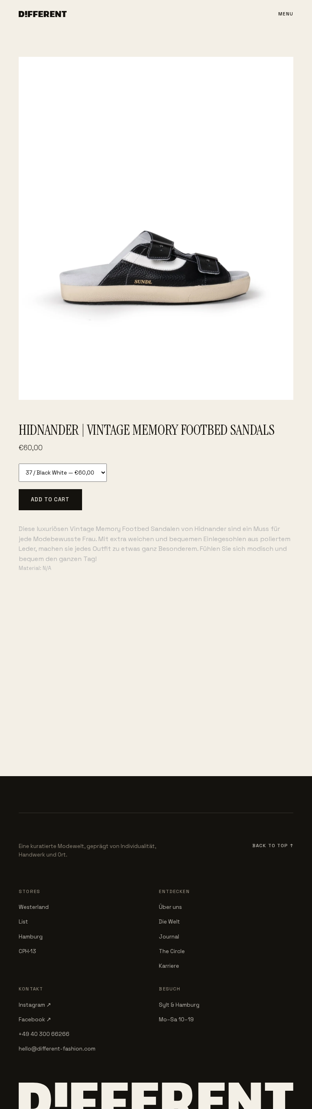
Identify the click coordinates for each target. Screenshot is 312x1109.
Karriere (169, 965)
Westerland (34, 907)
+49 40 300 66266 (44, 1034)
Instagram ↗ (35, 1004)
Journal (169, 936)
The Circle (172, 951)
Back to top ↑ (272, 845)
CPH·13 (27, 951)
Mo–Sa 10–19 (176, 1019)
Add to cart (50, 499)
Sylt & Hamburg (179, 1004)
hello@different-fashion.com (57, 1048)
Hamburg (31, 936)
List (23, 921)
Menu (285, 14)
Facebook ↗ (35, 1019)
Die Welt (169, 921)
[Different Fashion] (43, 14)
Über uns (170, 907)
